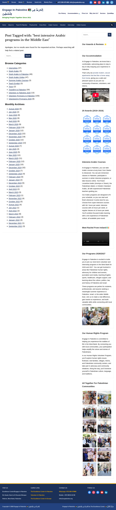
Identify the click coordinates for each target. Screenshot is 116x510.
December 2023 (15, 183)
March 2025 (13, 158)
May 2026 (13, 118)
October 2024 (14, 171)
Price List (85, 13)
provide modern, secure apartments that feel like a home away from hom (96, 75)
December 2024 (15, 168)
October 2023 (14, 186)
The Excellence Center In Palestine (42, 491)
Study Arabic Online (17, 77)
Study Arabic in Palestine (19, 74)
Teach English (14, 83)
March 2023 (13, 192)
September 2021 (15, 226)
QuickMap (110, 13)
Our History (62, 13)
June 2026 (13, 115)
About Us (11, 25)
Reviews (29, 2)
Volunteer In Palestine (38, 495)
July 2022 (12, 208)
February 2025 (14, 161)
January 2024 (14, 180)
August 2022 (14, 205)
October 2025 (14, 140)
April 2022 (13, 211)
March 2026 (13, 124)
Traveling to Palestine (17, 90)
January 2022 (14, 220)
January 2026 (14, 131)
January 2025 (14, 164)
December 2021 (15, 223)
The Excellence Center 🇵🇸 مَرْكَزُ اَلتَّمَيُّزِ (102, 506)
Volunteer (63, 25)
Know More (42, 25)
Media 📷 (21, 2)
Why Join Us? (94, 13)
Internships (71, 25)
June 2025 (13, 152)
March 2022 (13, 214)
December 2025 (15, 134)
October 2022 (14, 202)
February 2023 (14, 195)
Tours (11, 87)
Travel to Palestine (21, 25)
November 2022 (15, 198)
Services (102, 13)
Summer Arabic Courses (18, 80)
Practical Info (33, 25)
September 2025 (15, 143)
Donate (14, 2)
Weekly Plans (48, 2)
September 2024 (15, 174)
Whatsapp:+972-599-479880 (67, 491)
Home (4, 25)
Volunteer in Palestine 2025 (20, 93)
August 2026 (14, 109)
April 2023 (13, 189)
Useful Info (38, 2)
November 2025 (15, 137)
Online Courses (81, 25)
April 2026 (13, 121)
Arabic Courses (53, 25)
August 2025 (14, 146)
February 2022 (14, 217)
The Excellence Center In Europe (41, 498)
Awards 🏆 (5, 2)
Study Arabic (14, 71)
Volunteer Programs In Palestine (22, 96)
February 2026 (14, 127)
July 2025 (12, 149)
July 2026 (12, 112)
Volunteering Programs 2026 (20, 99)
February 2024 (14, 177)
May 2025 (13, 155)
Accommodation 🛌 (74, 13)
